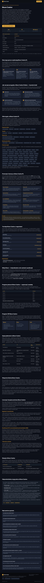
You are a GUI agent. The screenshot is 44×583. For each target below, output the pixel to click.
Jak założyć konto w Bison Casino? (8, 513)
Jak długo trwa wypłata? (7, 539)
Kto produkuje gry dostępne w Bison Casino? (10, 529)
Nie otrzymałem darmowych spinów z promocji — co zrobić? (12, 550)
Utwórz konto (39, 1)
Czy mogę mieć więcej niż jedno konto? (9, 518)
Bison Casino (6, 1)
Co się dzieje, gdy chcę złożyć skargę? (9, 561)
